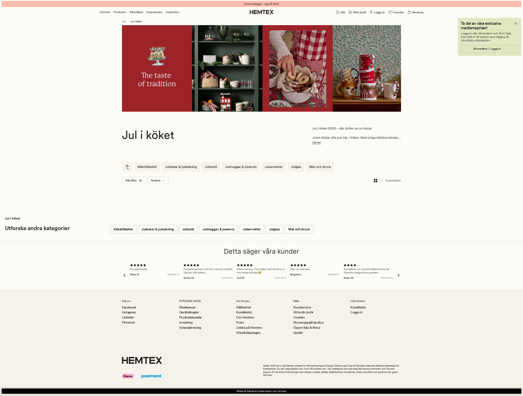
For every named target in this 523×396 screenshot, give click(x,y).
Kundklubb (244, 312)
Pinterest (128, 322)
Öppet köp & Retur (307, 328)
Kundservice (302, 307)
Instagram (129, 312)
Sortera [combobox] (155, 180)
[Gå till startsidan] (262, 12)
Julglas (296, 167)
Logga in (356, 312)
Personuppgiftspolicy (308, 322)
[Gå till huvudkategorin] (127, 167)
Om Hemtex (245, 317)
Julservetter (274, 167)
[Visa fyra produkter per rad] (375, 180)
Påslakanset (187, 307)
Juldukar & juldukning (181, 167)
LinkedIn (128, 317)
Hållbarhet (243, 307)
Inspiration (172, 12)
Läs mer (316, 142)
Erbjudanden (154, 12)
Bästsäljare (136, 12)
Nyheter (105, 12)
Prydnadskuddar (190, 317)
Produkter (120, 12)
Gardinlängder (189, 312)
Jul (123, 21)
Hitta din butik (303, 312)
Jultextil (211, 167)
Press (240, 322)
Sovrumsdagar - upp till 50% (261, 3)
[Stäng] (515, 23)
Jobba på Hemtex (249, 328)
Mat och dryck (320, 167)
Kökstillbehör (147, 167)
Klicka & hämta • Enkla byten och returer (262, 391)
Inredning (186, 322)
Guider (298, 333)
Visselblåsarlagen (248, 333)
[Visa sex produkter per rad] (381, 180)
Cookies (299, 317)
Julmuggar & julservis (241, 167)
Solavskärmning (190, 328)
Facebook (129, 307)
